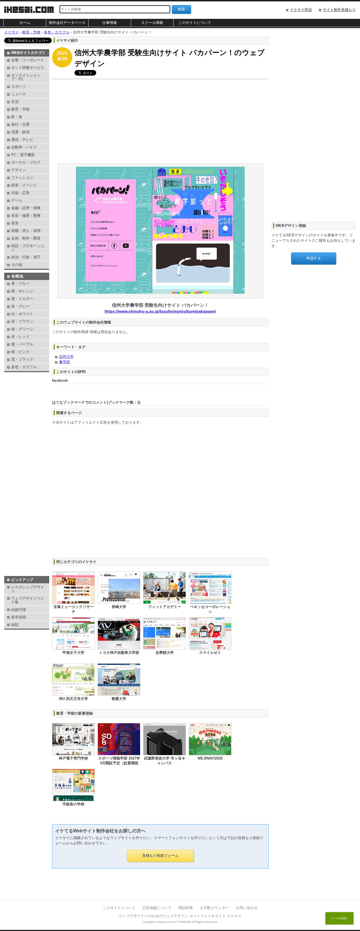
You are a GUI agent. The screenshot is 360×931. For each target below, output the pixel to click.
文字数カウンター (214, 908)
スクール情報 (152, 23)
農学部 (64, 362)
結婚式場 (18, 609)
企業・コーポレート (27, 60)
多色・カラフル (24, 367)
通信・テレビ (22, 139)
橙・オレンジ (22, 291)
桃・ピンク (20, 352)
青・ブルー (20, 283)
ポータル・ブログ (25, 162)
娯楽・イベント (24, 185)
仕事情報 (109, 23)
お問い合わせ (247, 908)
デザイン (18, 170)
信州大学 (66, 356)
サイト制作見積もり (339, 10)
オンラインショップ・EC (25, 77)
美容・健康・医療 (25, 215)
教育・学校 (20, 109)
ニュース (18, 94)
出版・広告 (20, 193)
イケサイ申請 (301, 10)
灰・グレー (20, 306)
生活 (15, 102)
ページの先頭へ (339, 918)
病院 (15, 625)
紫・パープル (22, 344)
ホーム (24, 23)
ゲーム (16, 200)
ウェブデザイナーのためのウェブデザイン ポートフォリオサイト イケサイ (180, 916)
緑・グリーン (22, 329)
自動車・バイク (24, 147)
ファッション (22, 177)
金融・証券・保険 (25, 208)
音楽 (15, 223)
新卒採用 (18, 617)
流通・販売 (20, 132)
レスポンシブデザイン (27, 589)
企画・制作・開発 (25, 238)
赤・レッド (20, 337)
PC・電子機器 (23, 155)
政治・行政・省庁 (25, 257)
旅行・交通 (20, 124)
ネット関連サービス (27, 67)
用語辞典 (185, 908)
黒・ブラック (22, 359)
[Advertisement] (160, 121)
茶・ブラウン (22, 321)
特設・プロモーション (27, 248)
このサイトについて (194, 23)
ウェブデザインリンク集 (27, 600)
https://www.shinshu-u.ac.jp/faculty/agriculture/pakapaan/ (160, 311)
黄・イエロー (22, 299)
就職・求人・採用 (25, 231)
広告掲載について (157, 908)
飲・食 (16, 117)
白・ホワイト (22, 314)
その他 (16, 265)
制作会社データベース (67, 23)
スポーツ (18, 86)
